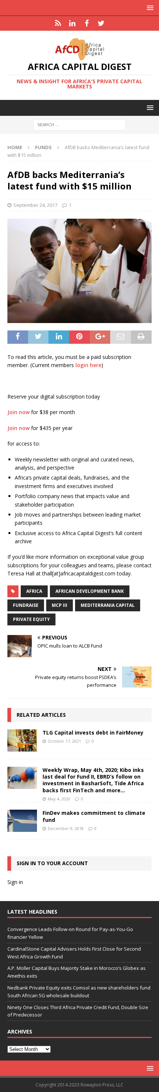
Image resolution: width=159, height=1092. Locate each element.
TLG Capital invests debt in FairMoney (93, 732)
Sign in (15, 882)
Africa (34, 591)
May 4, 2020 (59, 799)
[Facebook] (86, 23)
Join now (18, 412)
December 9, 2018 (66, 828)
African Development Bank (89, 591)
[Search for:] (79, 124)
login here (88, 365)
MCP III (59, 605)
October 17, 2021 (64, 741)
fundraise (25, 605)
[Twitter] (101, 23)
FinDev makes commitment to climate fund (94, 816)
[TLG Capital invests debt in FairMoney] (22, 740)
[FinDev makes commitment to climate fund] (22, 821)
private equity (31, 619)
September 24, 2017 (35, 205)
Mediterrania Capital (108, 605)
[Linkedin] (72, 23)
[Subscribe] (57, 23)
